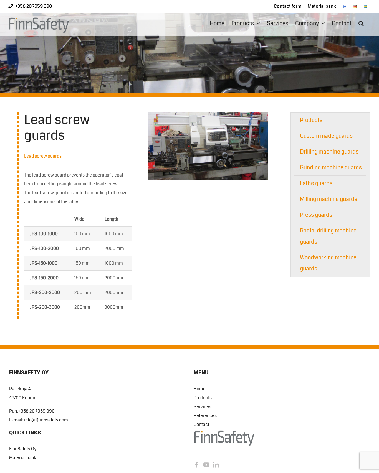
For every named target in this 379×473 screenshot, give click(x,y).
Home (200, 389)
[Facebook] (196, 465)
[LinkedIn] (216, 465)
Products (311, 120)
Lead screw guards (43, 156)
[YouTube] (206, 465)
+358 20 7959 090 (34, 6)
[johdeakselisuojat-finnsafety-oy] (208, 114)
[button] (361, 23)
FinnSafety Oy (22, 449)
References (205, 415)
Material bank (22, 457)
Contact (201, 424)
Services (202, 406)
